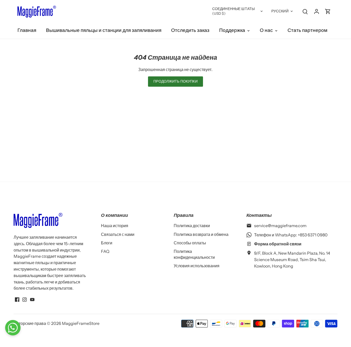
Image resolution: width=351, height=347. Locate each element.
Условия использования (196, 265)
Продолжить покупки (175, 81)
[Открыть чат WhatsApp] (13, 327)
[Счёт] (316, 11)
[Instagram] (24, 299)
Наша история (114, 225)
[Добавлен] (328, 11)
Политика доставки (192, 225)
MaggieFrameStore (80, 323)
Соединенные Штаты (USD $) (233, 11)
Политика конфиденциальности (194, 254)
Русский (280, 11)
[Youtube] (32, 299)
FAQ (105, 251)
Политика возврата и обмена (201, 234)
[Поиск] (305, 11)
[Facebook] (17, 299)
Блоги (106, 242)
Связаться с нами (117, 234)
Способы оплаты (190, 242)
